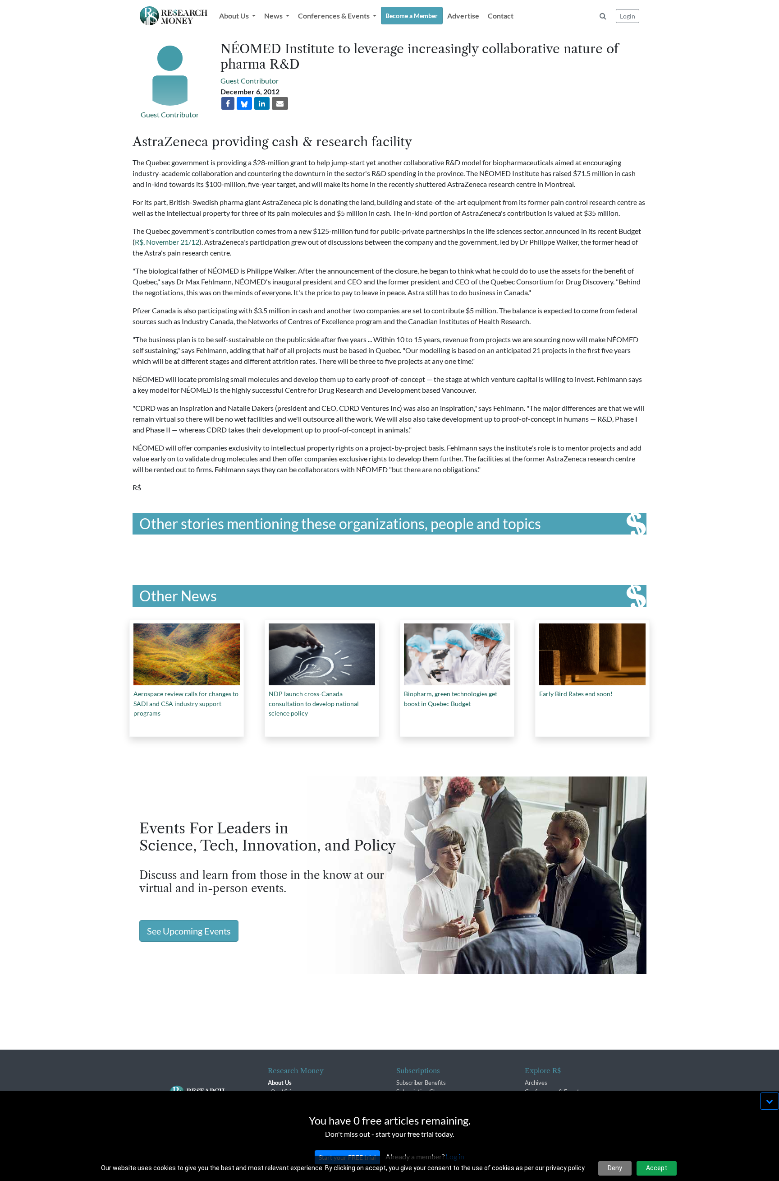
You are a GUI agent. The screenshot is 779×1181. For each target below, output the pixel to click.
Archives (536, 1082)
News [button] (274, 15)
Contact (500, 15)
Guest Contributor (170, 114)
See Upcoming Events (189, 930)
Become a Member (411, 15)
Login (627, 16)
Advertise (463, 15)
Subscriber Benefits (421, 1082)
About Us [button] (234, 15)
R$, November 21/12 (167, 241)
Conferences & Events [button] (334, 15)
